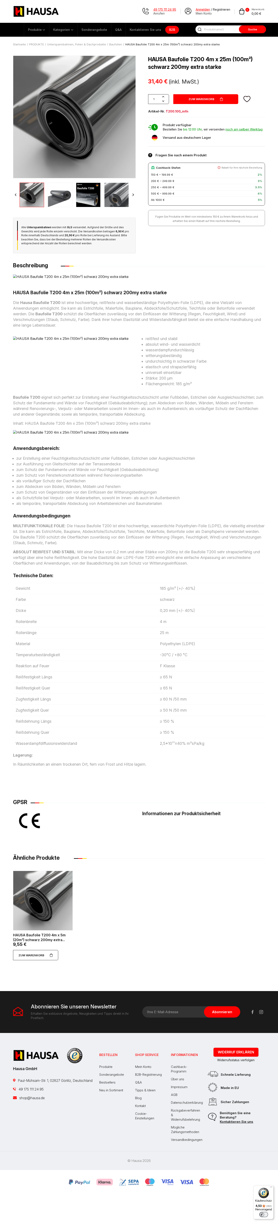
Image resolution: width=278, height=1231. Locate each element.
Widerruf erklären (236, 1052)
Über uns (177, 1079)
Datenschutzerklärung (187, 1102)
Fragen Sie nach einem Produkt (181, 155)
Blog (138, 1098)
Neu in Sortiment (111, 1090)
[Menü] (271, 1188)
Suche (252, 29)
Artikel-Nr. (156, 111)
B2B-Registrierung (148, 1074)
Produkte (106, 1067)
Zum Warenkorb (201, 99)
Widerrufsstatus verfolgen (236, 1060)
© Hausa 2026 (139, 1160)
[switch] (263, 1214)
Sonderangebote (111, 1074)
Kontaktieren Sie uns (236, 1122)
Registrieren (221, 9)
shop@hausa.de (31, 1098)
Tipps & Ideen (145, 1090)
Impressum (179, 1087)
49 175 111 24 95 (31, 1089)
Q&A (138, 1082)
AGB (174, 1095)
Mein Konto (143, 1067)
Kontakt (140, 1106)
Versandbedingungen (186, 1140)
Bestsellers (107, 1082)
